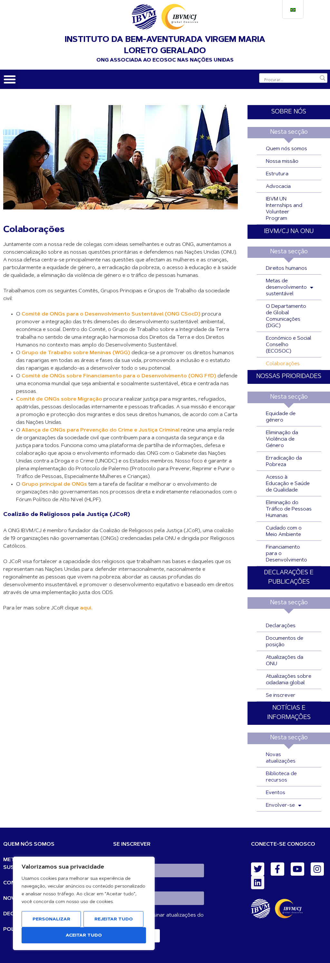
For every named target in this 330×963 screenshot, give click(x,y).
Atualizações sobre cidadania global (288, 680)
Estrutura (277, 174)
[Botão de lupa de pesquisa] (322, 78)
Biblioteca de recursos (281, 777)
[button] (9, 79)
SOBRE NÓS (288, 112)
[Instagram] (317, 869)
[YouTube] (297, 869)
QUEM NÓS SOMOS (28, 844)
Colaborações (283, 363)
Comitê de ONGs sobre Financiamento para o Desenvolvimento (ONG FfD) (119, 376)
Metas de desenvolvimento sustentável (286, 287)
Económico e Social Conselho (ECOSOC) (288, 345)
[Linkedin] (258, 882)
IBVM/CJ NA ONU (289, 232)
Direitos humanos (286, 268)
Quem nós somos (286, 148)
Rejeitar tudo (113, 919)
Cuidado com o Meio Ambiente (284, 531)
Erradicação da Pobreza (284, 461)
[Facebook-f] (277, 869)
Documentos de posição (284, 641)
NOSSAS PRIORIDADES (288, 377)
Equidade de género (281, 417)
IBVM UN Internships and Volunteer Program (284, 209)
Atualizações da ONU (284, 660)
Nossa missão (282, 161)
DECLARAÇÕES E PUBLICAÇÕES (289, 577)
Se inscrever (281, 695)
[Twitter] (258, 869)
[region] (84, 903)
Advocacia (278, 186)
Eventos (275, 792)
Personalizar (51, 919)
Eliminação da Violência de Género (282, 439)
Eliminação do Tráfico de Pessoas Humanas (289, 509)
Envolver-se (280, 805)
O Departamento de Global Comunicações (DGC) (286, 316)
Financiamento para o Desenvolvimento (286, 554)
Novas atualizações (281, 758)
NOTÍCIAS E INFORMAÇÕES (289, 713)
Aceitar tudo (84, 935)
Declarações (281, 625)
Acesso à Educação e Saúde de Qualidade (288, 484)
